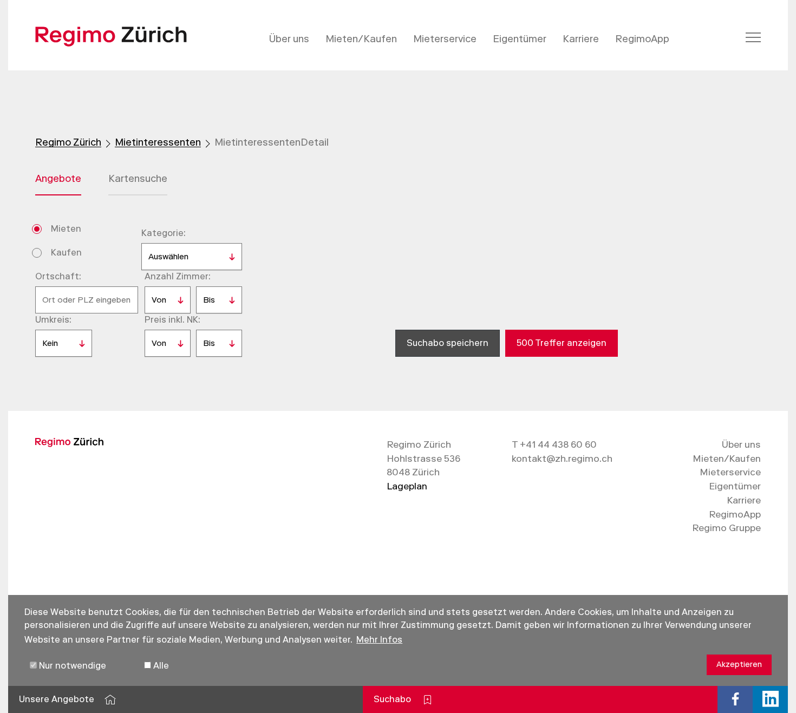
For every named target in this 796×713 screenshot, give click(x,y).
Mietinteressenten (158, 142)
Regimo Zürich (68, 142)
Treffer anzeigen (561, 343)
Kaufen (66, 252)
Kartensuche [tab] (137, 179)
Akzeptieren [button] (739, 664)
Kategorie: (163, 233)
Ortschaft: (58, 276)
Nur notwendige (71, 665)
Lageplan (407, 486)
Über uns (289, 39)
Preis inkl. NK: (172, 320)
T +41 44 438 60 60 (554, 444)
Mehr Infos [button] (379, 639)
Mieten (66, 229)
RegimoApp (642, 39)
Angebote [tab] (58, 179)
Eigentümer (519, 39)
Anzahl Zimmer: (178, 276)
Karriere (581, 39)
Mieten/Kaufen (361, 39)
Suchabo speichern (447, 343)
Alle (160, 665)
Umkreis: (53, 320)
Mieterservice (445, 39)
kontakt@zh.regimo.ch (562, 458)
